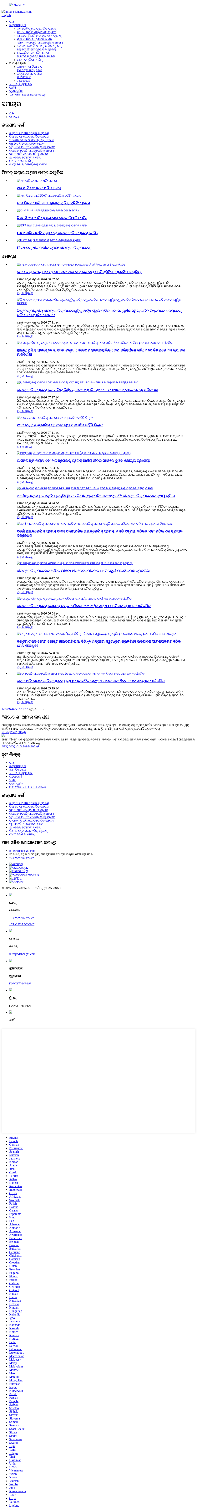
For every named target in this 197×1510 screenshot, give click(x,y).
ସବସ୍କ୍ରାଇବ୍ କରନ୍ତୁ (14, 732)
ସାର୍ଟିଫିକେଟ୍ (24, 77)
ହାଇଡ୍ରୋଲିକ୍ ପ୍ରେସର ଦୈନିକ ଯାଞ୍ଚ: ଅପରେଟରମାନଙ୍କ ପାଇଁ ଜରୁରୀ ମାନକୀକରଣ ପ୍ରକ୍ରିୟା (83, 571)
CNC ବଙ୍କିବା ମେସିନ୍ (29, 59)
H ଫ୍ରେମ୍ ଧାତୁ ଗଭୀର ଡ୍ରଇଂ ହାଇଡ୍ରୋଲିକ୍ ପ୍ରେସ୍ (53, 248)
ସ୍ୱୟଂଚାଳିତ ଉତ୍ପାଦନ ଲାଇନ (34, 39)
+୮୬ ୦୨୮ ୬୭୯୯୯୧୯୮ (21, 924)
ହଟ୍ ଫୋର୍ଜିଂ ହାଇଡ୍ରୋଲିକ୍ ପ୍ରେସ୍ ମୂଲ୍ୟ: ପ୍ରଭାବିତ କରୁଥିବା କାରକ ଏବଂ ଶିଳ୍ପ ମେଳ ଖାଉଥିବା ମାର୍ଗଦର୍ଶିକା (91, 681)
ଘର (11, 21)
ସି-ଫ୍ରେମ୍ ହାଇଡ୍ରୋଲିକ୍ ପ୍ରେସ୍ (36, 56)
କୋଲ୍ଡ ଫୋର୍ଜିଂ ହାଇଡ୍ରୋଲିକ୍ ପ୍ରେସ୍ (39, 46)
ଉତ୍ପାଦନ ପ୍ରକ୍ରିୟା (29, 73)
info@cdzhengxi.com (18, 11)
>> (26, 708)
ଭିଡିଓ (12, 87)
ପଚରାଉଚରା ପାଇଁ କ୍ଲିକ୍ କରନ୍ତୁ (20, 746)
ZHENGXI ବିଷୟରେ (30, 66)
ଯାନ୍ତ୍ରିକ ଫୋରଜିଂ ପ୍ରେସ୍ (33, 52)
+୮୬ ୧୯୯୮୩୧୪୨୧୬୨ (21, 857)
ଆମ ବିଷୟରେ (17, 769)
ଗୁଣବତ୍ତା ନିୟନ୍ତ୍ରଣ (29, 70)
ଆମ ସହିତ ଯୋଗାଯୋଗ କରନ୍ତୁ (27, 94)
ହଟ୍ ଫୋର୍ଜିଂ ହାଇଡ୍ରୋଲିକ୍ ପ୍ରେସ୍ (36, 49)
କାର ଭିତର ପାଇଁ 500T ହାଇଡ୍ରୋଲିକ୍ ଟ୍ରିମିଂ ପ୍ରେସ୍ (53, 203)
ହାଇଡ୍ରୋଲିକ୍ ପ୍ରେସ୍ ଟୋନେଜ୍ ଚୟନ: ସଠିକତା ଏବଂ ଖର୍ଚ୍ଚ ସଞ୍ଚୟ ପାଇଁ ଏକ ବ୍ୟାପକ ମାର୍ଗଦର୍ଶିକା (84, 606)
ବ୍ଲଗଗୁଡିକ (16, 91)
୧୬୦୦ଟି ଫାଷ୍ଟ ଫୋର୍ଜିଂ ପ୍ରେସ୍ (39, 188)
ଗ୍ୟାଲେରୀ (23, 80)
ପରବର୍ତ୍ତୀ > (18, 708)
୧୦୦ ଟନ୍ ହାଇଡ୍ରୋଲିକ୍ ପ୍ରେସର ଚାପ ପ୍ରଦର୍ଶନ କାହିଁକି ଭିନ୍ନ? (60, 425)
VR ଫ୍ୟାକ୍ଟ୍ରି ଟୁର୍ (21, 84)
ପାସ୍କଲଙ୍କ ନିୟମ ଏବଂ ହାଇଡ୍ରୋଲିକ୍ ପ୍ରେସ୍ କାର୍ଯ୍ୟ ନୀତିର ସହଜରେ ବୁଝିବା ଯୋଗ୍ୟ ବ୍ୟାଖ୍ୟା (83, 461)
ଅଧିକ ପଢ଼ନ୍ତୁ (25, 293)
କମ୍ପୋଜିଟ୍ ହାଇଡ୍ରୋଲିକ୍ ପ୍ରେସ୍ (36, 28)
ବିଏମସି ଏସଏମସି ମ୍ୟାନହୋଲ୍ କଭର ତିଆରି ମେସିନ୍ (52, 218)
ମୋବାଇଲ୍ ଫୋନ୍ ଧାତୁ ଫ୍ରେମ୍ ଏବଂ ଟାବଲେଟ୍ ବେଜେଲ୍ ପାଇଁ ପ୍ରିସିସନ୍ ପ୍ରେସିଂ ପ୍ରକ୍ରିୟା (79, 272)
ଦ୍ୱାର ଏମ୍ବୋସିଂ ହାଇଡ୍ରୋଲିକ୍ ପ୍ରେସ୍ (40, 42)
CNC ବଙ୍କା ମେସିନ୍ (21, 161)
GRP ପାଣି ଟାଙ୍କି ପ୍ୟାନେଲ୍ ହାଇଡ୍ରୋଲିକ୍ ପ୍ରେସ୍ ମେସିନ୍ (57, 233)
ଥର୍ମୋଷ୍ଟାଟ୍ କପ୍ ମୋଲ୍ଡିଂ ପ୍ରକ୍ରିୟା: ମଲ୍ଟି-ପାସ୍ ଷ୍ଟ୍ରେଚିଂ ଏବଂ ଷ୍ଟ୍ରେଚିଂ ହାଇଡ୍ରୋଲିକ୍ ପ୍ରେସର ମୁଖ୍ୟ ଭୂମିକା (96, 496)
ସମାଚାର (14, 116)
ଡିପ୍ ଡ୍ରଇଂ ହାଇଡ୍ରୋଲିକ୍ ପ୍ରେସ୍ (36, 32)
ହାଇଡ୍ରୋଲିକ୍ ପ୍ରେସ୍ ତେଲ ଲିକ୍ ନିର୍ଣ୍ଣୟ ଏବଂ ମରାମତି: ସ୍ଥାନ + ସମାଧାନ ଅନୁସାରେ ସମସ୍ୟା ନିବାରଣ (87, 390)
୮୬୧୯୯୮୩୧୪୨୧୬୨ (20, 983)
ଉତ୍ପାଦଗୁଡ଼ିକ (17, 25)
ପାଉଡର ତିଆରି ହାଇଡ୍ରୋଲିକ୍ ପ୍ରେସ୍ (39, 35)
